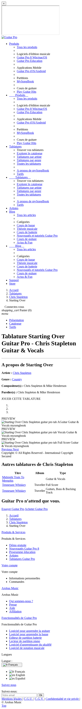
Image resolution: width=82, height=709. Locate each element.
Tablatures (15, 146)
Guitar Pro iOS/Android (31, 71)
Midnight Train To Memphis (13, 479)
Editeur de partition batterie (25, 637)
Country (17, 379)
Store (12, 283)
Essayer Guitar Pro (13, 509)
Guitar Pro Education (29, 60)
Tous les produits (27, 47)
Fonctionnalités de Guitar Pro (19, 618)
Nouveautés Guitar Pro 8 (24, 548)
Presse (13, 604)
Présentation (16, 320)
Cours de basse (26, 225)
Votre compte (10, 565)
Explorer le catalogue (29, 153)
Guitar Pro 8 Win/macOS (32, 57)
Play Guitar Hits (26, 91)
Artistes (13, 208)
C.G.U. (29, 698)
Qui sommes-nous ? (21, 601)
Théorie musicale (27, 228)
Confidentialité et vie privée (63, 698)
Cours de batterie (27, 232)
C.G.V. (39, 698)
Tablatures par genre (29, 160)
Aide (12, 608)
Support (14, 280)
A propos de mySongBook (33, 170)
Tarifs (20, 174)
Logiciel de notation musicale (26, 648)
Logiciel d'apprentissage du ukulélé (30, 644)
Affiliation (15, 611)
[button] (7, 449)
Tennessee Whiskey (14, 484)
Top (4, 705)
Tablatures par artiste (29, 156)
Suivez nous (9, 685)
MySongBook (25, 81)
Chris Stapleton (22, 372)
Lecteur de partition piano (24, 641)
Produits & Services (13, 532)
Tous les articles (26, 215)
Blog (12, 211)
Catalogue (15, 323)
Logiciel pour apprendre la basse (28, 634)
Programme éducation (22, 552)
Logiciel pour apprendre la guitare (29, 630)
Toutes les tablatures (29, 163)
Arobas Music (10, 588)
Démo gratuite (17, 545)
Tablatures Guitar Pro (22, 558)
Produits (14, 43)
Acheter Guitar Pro (36, 509)
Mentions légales (12, 698)
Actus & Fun (24, 242)
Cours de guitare (27, 239)
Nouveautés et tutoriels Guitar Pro (37, 235)
